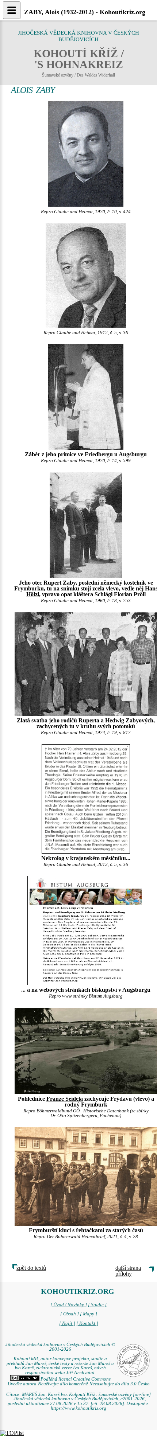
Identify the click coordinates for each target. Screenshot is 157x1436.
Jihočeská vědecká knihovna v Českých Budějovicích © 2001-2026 (60, 1347)
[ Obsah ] (69, 1313)
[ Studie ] (97, 1304)
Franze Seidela (64, 1099)
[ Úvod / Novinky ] (68, 1304)
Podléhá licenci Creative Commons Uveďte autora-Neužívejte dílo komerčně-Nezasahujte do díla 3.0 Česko (79, 1381)
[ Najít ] (67, 1323)
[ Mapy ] (88, 1313)
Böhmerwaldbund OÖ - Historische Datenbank (83, 1110)
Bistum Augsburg (106, 996)
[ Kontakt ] (87, 1323)
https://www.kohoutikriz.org (78, 1408)
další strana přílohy (128, 1271)
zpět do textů (31, 1268)
